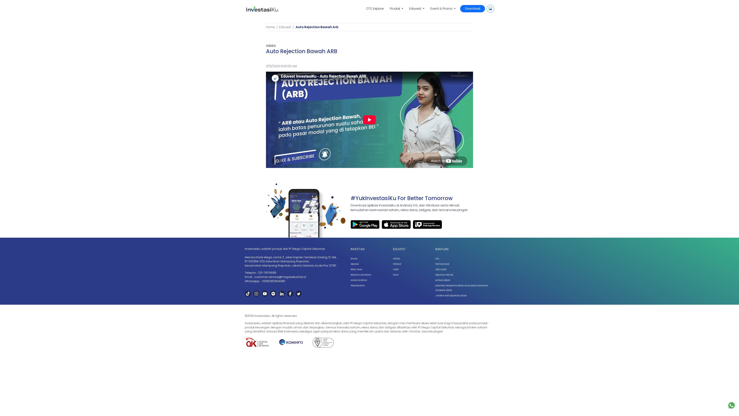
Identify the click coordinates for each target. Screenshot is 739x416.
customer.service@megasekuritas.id (280, 277)
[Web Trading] (490, 9)
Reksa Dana (356, 269)
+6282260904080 (273, 281)
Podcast (397, 264)
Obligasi (355, 264)
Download (472, 8)
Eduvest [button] (415, 8)
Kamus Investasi (359, 280)
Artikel (396, 258)
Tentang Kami (442, 264)
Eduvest (285, 27)
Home (270, 27)
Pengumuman (358, 285)
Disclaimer (440, 269)
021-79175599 (267, 273)
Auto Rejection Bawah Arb (317, 27)
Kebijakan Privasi (444, 274)
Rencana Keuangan (361, 274)
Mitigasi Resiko (442, 280)
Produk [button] (395, 8)
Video (396, 269)
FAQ (437, 258)
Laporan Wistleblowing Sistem (451, 295)
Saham (354, 258)
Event (396, 274)
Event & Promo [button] (442, 8)
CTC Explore (375, 8)
